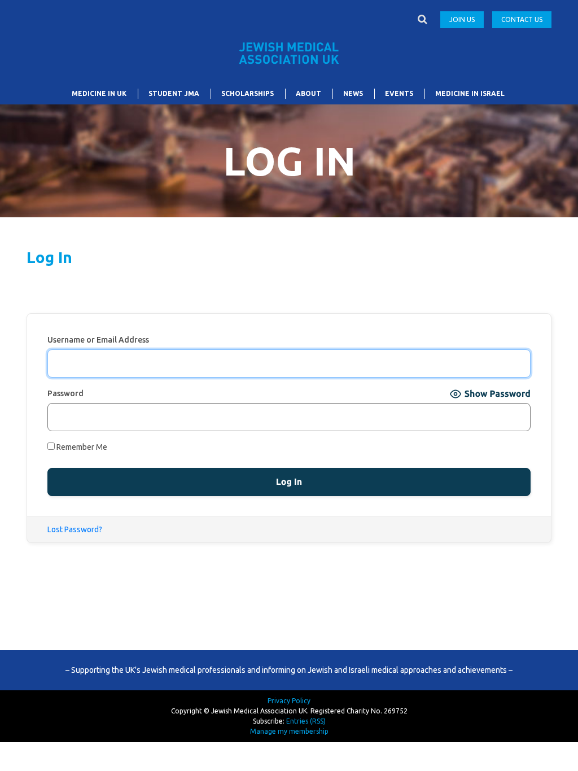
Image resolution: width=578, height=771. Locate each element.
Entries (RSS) (306, 721)
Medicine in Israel (470, 93)
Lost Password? (74, 529)
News (353, 93)
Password (65, 393)
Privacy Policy (289, 700)
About (308, 93)
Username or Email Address (98, 339)
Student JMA (173, 93)
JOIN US (462, 19)
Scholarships (247, 93)
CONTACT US (521, 19)
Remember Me (81, 447)
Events (399, 93)
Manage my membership (289, 731)
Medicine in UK (99, 93)
